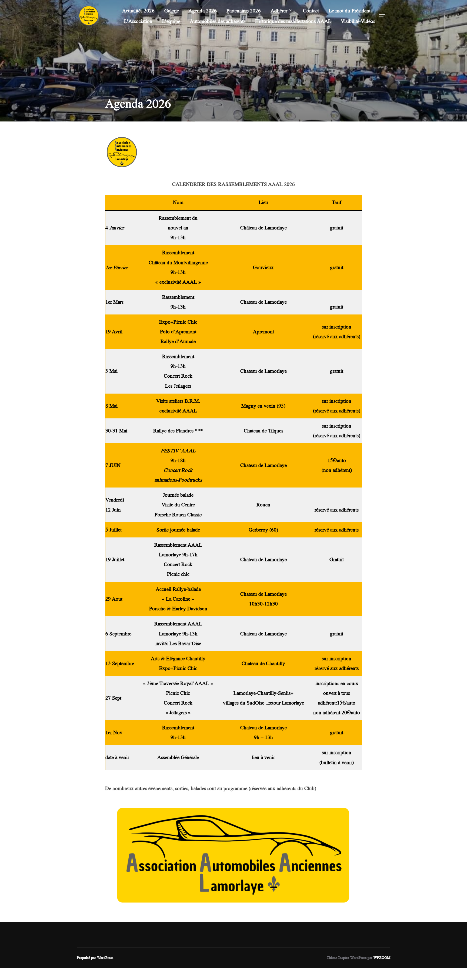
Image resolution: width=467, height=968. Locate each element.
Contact (311, 11)
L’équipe (171, 21)
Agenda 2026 (202, 11)
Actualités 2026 (138, 11)
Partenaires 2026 (243, 11)
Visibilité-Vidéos (358, 21)
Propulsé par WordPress (95, 957)
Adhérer (279, 11)
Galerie (171, 11)
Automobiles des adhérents (217, 21)
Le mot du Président (350, 11)
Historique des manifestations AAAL (293, 21)
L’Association (138, 21)
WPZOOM (381, 957)
